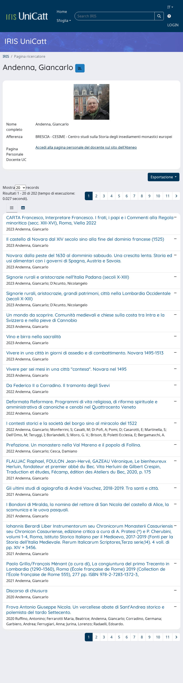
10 (158, 195)
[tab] (11, 207)
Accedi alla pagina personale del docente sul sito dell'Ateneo (86, 147)
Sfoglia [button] (62, 20)
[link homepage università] (27, 16)
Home (62, 11)
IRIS (6, 56)
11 (168, 195)
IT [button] (169, 7)
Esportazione (162, 177)
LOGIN (173, 25)
